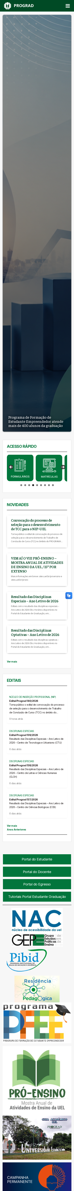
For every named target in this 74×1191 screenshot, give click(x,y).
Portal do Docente (37, 872)
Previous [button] (11, 467)
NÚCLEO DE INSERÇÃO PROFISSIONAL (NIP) (32, 696)
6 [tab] (41, 485)
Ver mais (12, 661)
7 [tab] (45, 485)
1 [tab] (21, 485)
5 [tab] (37, 485)
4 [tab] (33, 485)
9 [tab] (53, 485)
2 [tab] (25, 485)
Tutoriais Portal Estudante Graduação (37, 897)
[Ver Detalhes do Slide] (20, 468)
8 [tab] (49, 485)
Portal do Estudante (37, 859)
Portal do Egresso (37, 884)
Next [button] (62, 467)
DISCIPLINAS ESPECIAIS (21, 731)
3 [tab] (29, 485)
